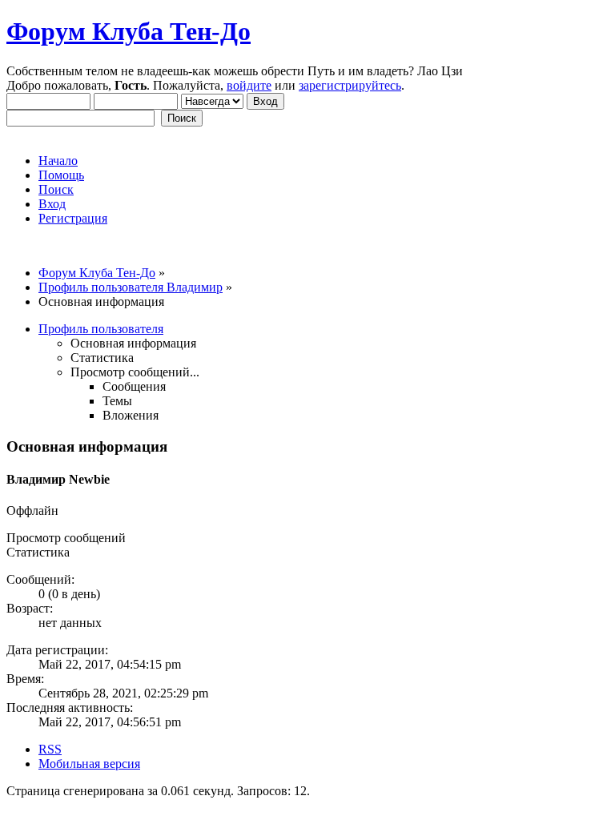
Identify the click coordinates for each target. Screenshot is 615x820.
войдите (249, 85)
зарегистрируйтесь (350, 85)
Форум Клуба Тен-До (128, 31)
